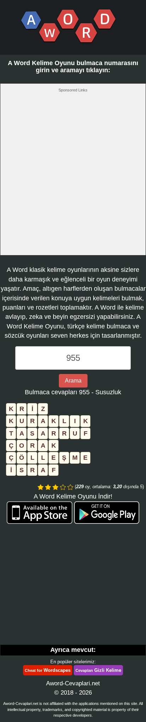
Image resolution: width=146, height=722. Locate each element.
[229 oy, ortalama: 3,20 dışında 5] (41, 487)
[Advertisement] (73, 175)
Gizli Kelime (98, 670)
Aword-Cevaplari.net (73, 683)
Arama (73, 381)
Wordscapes (48, 670)
